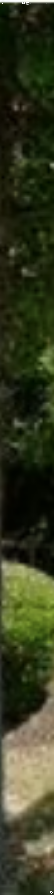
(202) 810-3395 (48, 3)
